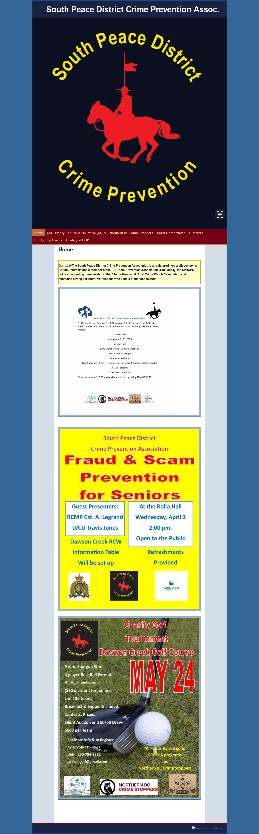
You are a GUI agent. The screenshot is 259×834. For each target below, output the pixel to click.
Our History (55, 232)
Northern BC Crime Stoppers (131, 232)
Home (38, 232)
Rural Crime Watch (171, 232)
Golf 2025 (65, 265)
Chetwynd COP (77, 240)
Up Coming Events (48, 240)
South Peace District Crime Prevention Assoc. (133, 9)
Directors (196, 232)
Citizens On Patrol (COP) (87, 232)
